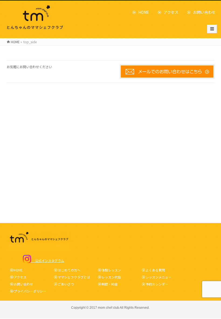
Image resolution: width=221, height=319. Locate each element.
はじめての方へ (69, 270)
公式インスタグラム (47, 260)
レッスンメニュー (158, 277)
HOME (141, 12)
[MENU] (212, 29)
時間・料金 (110, 284)
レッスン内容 (111, 277)
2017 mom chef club (104, 308)
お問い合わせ (202, 12)
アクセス (169, 12)
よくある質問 (155, 270)
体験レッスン (111, 270)
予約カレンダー (157, 284)
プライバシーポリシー (30, 291)
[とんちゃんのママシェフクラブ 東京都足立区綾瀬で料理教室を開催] (36, 29)
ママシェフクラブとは (74, 277)
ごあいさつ (66, 284)
